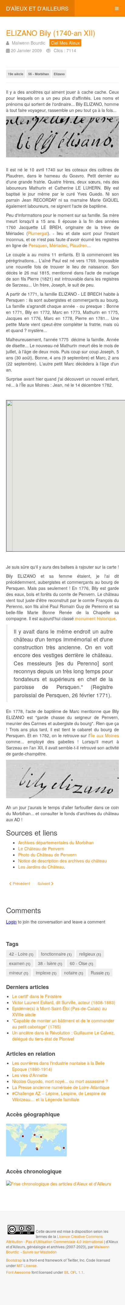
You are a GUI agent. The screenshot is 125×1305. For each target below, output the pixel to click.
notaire (70, 973)
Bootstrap (14, 1260)
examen (17, 963)
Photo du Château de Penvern (47, 855)
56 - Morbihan (38, 74)
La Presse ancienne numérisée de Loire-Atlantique (61, 1087)
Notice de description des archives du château (62, 861)
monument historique (95, 618)
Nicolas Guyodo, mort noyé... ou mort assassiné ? (60, 1081)
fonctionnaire (53, 954)
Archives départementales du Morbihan (56, 842)
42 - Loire (18, 954)
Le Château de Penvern (41, 849)
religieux (87, 954)
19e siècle (15, 74)
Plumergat (38, 233)
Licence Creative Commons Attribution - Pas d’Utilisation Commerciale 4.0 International (55, 1239)
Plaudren (78, 245)
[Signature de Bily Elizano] (62, 136)
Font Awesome (18, 1272)
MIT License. (27, 1265)
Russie (97, 973)
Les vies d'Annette (29, 1075)
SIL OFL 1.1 (73, 1272)
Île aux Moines (104, 735)
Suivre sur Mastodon (40, 1251)
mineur (15, 973)
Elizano (59, 74)
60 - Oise (78, 963)
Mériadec (58, 245)
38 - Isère (47, 963)
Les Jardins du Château (41, 867)
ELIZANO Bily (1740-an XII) (50, 32)
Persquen (38, 245)
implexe (43, 973)
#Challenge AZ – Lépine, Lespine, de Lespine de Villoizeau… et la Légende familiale (59, 1096)
